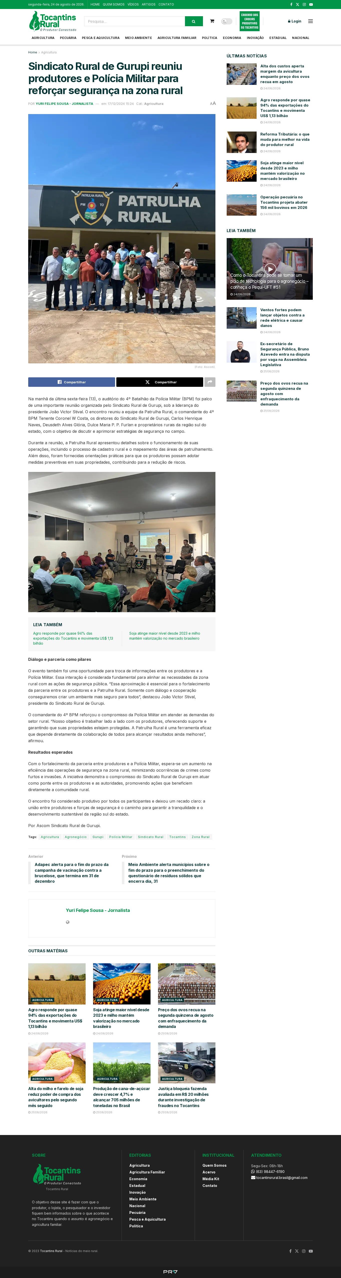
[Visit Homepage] (52, 21)
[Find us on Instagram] (304, 4)
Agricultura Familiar (177, 38)
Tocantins (177, 837)
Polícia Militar (120, 837)
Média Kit (210, 1179)
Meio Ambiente (138, 38)
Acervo (208, 1172)
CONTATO (166, 4)
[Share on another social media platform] (209, 382)
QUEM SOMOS (114, 4)
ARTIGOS (149, 4)
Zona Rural (201, 837)
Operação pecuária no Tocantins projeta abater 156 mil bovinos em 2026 (284, 202)
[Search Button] (194, 21)
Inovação (255, 38)
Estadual (278, 38)
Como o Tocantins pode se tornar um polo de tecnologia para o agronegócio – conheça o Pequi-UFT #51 (269, 281)
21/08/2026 (168, 1033)
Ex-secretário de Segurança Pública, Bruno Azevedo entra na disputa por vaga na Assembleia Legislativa (285, 354)
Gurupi (98, 837)
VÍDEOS (133, 4)
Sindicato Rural (151, 837)
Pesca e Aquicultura (101, 38)
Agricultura (43, 38)
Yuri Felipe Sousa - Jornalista (64, 104)
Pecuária (68, 38)
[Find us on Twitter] (297, 4)
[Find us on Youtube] (311, 4)
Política (209, 38)
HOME (95, 4)
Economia (232, 38)
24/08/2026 (39, 1033)
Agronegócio (76, 837)
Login (296, 21)
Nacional (300, 38)
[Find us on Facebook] (291, 4)
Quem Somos (214, 1165)
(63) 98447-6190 (270, 1171)
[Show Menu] (310, 21)
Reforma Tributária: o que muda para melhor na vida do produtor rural (285, 139)
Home (32, 52)
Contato (209, 1185)
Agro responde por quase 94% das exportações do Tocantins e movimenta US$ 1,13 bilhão (73, 638)
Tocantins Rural (51, 1251)
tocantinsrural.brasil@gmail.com (282, 1177)
